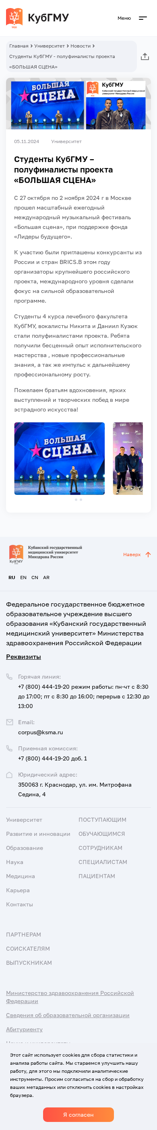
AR (46, 577)
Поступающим (102, 819)
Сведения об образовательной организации (68, 1015)
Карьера (18, 890)
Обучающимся (101, 833)
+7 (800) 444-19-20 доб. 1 (52, 758)
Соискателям (28, 948)
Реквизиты (23, 656)
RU (11, 577)
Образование (24, 847)
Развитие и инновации (38, 833)
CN (34, 577)
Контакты (19, 904)
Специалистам (102, 861)
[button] (76, 500)
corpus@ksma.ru (40, 732)
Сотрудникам (100, 847)
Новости (80, 46)
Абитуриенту (24, 1029)
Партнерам (23, 934)
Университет (49, 46)
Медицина (20, 875)
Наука (14, 861)
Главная (19, 46)
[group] (59, 458)
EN (23, 577)
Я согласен (78, 1114)
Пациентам (96, 875)
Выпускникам (29, 962)
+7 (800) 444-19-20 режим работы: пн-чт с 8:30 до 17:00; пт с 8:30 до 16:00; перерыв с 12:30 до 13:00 (83, 696)
